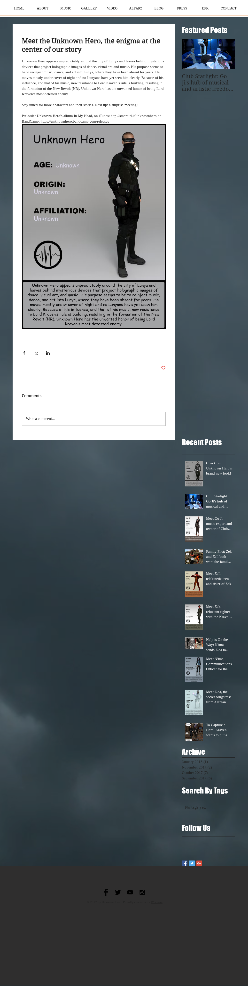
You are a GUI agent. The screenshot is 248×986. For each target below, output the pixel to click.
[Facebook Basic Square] (184, 863)
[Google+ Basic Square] (199, 863)
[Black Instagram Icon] (142, 892)
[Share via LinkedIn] (48, 353)
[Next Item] (227, 54)
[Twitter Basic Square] (192, 863)
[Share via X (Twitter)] (36, 353)
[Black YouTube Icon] (130, 892)
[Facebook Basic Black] (105, 892)
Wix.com (157, 902)
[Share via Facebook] (24, 353)
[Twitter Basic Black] (118, 892)
